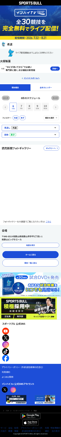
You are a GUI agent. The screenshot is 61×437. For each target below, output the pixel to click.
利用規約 (47, 429)
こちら (48, 221)
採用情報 (16, 429)
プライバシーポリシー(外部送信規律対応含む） (31, 429)
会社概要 (10, 429)
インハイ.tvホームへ (32, 78)
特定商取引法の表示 (55, 429)
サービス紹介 (3, 429)
